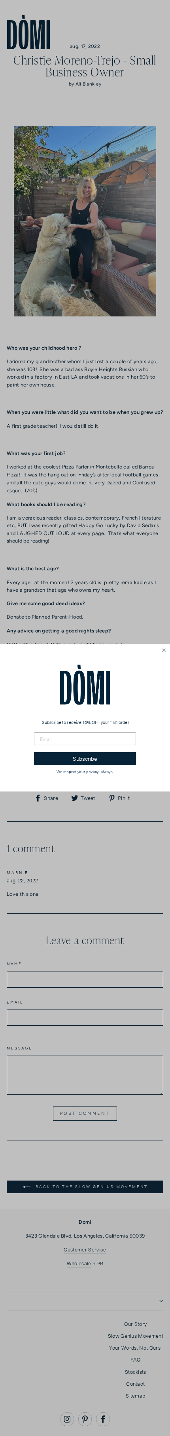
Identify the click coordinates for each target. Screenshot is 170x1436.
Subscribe (85, 759)
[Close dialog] (164, 650)
